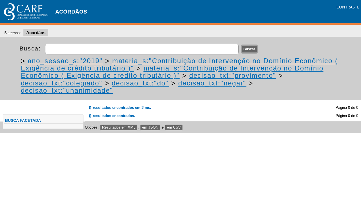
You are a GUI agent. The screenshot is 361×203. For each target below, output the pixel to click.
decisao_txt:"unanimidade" (67, 90)
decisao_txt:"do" (140, 83)
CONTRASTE (347, 7)
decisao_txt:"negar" (212, 83)
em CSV (174, 127)
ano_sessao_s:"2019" (65, 61)
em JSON (150, 127)
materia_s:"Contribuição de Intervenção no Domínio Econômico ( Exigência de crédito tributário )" (172, 71)
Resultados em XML (118, 127)
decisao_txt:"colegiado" (61, 83)
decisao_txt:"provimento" (232, 75)
